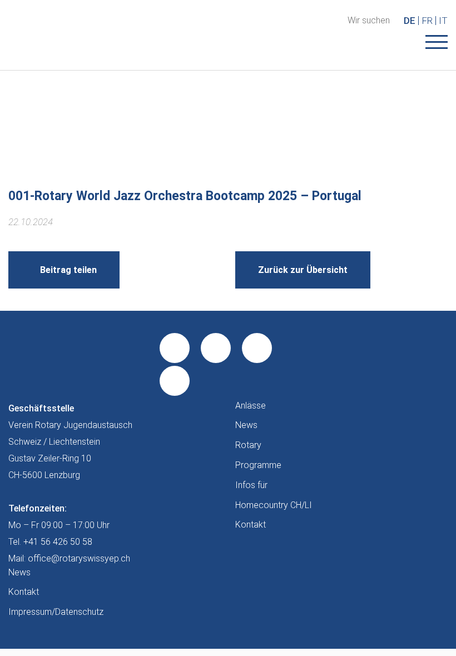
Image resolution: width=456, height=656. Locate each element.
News (246, 425)
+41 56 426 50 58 (57, 541)
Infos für (251, 485)
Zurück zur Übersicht (303, 270)
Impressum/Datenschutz (55, 612)
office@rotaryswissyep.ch (79, 558)
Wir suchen (369, 20)
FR (427, 20)
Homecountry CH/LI (273, 505)
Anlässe (250, 405)
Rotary (248, 445)
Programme (258, 465)
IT (443, 20)
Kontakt (250, 524)
